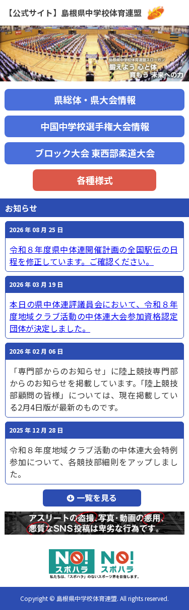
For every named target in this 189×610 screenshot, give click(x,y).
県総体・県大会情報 (95, 99)
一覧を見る (97, 497)
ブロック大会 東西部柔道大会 (95, 152)
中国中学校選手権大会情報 (94, 126)
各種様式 (95, 179)
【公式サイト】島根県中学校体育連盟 (73, 13)
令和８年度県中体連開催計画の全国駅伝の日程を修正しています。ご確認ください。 (94, 255)
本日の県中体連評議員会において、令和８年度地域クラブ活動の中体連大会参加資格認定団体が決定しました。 (94, 316)
